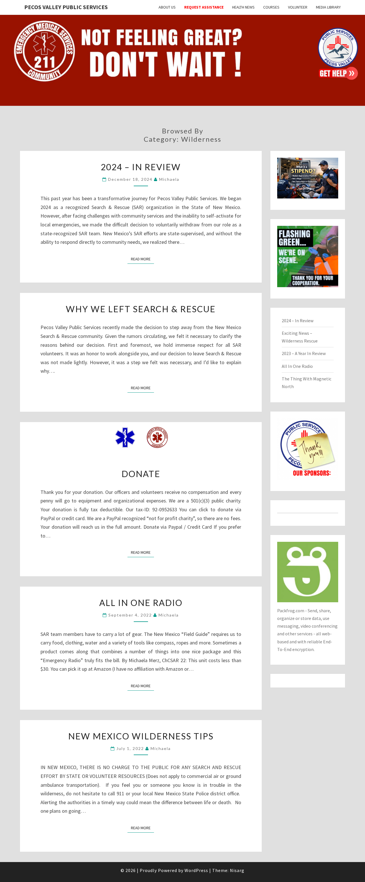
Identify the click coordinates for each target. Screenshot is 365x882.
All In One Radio (140, 602)
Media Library (328, 7)
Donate (140, 474)
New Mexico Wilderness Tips (141, 736)
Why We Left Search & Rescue (141, 309)
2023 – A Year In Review (304, 353)
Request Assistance (204, 7)
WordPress (196, 870)
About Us (167, 7)
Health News (243, 7)
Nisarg (237, 870)
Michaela (169, 179)
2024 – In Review (141, 167)
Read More (142, 258)
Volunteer (297, 7)
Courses (271, 7)
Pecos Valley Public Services (66, 7)
